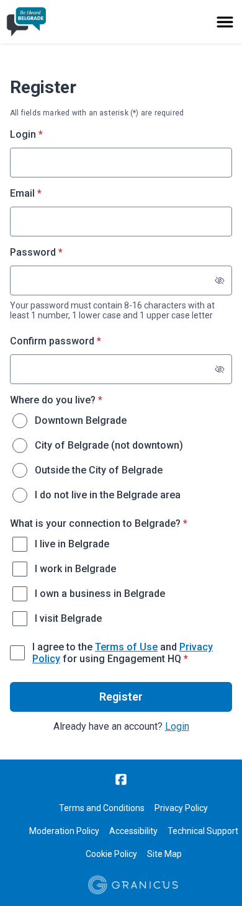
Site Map (164, 854)
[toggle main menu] (225, 22)
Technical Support (203, 831)
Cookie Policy (111, 854)
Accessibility (133, 831)
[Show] (219, 280)
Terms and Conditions (102, 808)
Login (177, 726)
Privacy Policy (181, 808)
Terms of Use (126, 647)
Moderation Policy (64, 831)
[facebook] (121, 779)
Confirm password (74, 341)
